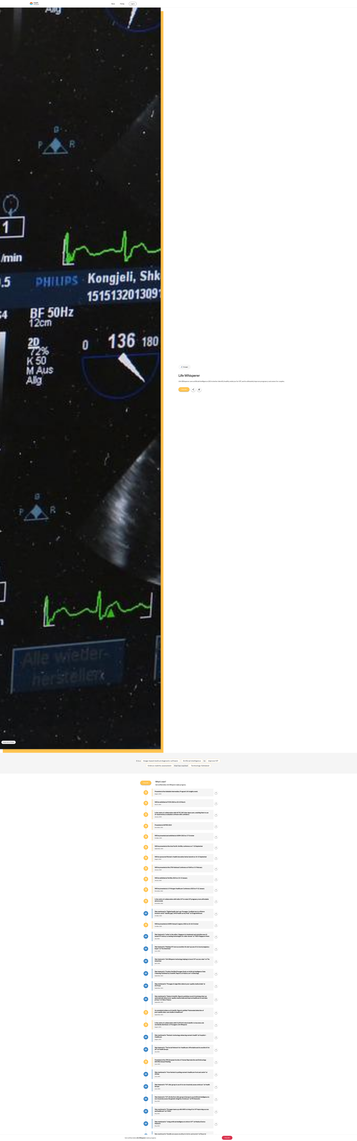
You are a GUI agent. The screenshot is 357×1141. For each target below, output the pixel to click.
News (113, 4)
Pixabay (12, 742)
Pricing (122, 4)
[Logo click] (36, 3)
